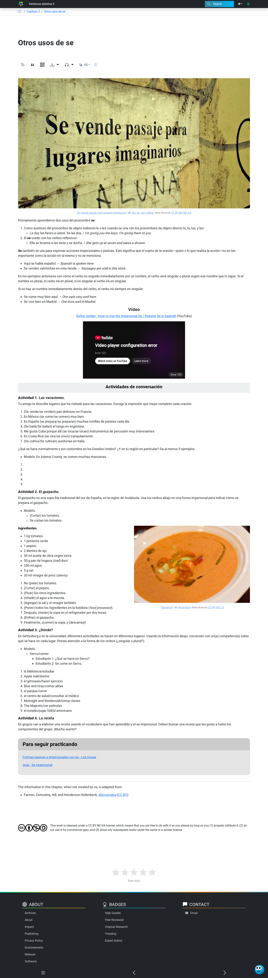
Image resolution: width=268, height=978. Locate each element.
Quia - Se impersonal (37, 765)
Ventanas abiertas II (41, 4)
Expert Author (113, 940)
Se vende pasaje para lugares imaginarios (101, 212)
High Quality (113, 913)
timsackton (184, 607)
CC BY (122, 795)
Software (30, 961)
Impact (29, 927)
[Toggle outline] (22, 64)
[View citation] (32, 64)
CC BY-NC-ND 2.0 (181, 212)
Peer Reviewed (114, 920)
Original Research (116, 927)
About (28, 920)
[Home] (21, 4)
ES (86, 65)
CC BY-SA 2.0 (216, 607)
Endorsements (34, 947)
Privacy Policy (34, 940)
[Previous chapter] (134, 973)
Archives (30, 913)
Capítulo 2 (33, 11)
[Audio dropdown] (69, 64)
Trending (110, 933)
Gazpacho (166, 607)
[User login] (248, 4)
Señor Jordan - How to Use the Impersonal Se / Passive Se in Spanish (126, 316)
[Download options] (54, 64)
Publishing (31, 933)
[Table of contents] (19, 11)
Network (30, 954)
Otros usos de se (54, 11)
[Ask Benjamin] (259, 969)
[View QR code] (42, 64)
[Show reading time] (96, 64)
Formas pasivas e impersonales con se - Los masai (59, 757)
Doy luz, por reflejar (142, 212)
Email (194, 913)
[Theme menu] (239, 4)
